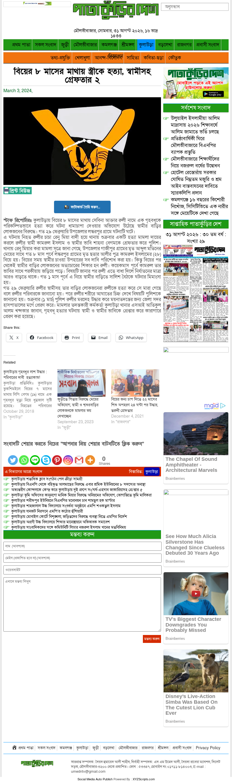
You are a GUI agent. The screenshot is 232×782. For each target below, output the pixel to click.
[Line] (35, 456)
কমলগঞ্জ (109, 45)
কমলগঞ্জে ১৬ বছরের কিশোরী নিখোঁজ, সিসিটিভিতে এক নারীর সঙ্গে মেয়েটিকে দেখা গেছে (199, 206)
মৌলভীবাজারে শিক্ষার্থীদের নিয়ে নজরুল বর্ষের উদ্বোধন (195, 162)
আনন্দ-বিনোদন (108, 58)
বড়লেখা (165, 45)
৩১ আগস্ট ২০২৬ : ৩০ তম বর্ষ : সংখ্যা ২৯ (196, 238)
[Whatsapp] (24, 456)
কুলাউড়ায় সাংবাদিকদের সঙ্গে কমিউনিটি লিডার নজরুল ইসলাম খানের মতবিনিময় (68, 527)
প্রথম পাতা (21, 45)
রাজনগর (184, 45)
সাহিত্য (133, 58)
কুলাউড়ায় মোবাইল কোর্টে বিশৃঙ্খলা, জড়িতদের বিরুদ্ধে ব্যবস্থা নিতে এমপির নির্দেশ (69, 516)
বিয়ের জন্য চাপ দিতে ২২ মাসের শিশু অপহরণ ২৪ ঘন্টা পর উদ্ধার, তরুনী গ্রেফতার (134, 405)
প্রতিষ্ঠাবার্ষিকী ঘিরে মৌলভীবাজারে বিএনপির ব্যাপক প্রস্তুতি (193, 145)
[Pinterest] (57, 456)
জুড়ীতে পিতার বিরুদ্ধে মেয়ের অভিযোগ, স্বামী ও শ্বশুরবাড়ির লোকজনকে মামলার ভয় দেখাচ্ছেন (77, 408)
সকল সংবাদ (45, 45)
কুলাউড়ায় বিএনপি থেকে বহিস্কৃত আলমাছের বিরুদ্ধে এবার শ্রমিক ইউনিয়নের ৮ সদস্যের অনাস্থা (78, 484)
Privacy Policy (208, 748)
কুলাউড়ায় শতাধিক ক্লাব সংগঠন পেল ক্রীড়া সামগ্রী (46, 479)
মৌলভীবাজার (85, 45)
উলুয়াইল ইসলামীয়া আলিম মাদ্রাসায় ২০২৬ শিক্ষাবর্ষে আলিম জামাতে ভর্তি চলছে (195, 125)
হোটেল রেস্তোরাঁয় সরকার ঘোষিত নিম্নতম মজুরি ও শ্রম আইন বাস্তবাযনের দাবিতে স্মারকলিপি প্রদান (196, 182)
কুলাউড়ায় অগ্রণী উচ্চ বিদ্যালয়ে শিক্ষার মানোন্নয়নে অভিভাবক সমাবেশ (60, 522)
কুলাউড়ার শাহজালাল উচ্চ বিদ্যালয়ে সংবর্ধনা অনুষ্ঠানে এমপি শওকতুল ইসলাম (66, 506)
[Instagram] (68, 456)
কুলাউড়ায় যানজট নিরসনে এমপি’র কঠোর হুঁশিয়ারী (47, 511)
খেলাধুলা (82, 58)
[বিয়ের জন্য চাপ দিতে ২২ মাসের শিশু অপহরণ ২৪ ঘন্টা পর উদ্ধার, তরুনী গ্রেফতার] (135, 383)
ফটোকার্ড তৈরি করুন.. (85, 206)
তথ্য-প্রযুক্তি (60, 58)
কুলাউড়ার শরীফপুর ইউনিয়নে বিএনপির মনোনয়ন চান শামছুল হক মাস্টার (63, 500)
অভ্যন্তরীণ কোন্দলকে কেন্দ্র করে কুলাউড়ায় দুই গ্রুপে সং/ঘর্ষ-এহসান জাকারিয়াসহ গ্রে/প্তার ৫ (76, 489)
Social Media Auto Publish (95, 779)
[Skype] (46, 456)
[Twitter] (13, 456)
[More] (90, 456)
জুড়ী (65, 45)
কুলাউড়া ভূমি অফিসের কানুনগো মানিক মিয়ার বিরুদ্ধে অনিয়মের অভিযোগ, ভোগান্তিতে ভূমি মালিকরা (81, 495)
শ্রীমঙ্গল (128, 45)
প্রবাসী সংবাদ (207, 45)
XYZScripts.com (144, 779)
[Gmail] (79, 456)
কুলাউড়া (146, 45)
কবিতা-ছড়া (154, 58)
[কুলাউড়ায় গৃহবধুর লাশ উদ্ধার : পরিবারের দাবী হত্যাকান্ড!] (30, 394)
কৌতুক (174, 58)
